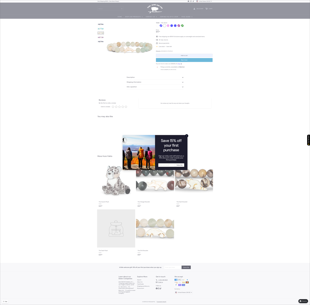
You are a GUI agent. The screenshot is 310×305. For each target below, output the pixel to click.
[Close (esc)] (186, 135)
